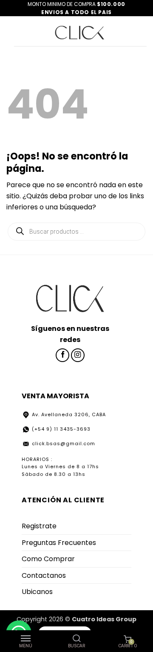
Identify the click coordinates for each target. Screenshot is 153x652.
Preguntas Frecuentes (59, 543)
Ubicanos (37, 592)
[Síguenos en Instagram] (78, 355)
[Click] (79, 31)
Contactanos (44, 575)
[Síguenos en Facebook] (62, 355)
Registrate (39, 526)
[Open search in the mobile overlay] (76, 231)
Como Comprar (48, 559)
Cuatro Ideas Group (104, 619)
